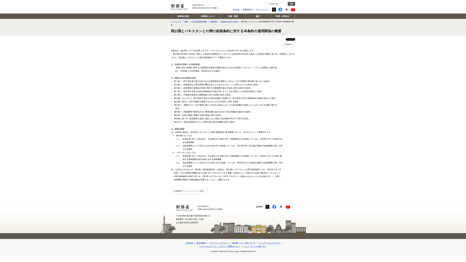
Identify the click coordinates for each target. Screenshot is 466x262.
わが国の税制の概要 (199, 22)
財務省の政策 (183, 16)
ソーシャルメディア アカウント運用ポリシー (219, 246)
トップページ (176, 22)
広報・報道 (233, 16)
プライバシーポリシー (219, 243)
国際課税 (213, 22)
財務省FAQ (248, 9)
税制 (186, 22)
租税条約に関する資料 (229, 22)
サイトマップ (262, 9)
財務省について (208, 16)
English (236, 9)
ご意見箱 (189, 243)
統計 (258, 16)
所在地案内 (201, 243)
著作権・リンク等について (244, 243)
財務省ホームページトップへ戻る (189, 191)
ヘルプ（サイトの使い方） (255, 246)
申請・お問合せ (282, 16)
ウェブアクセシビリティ (269, 243)
